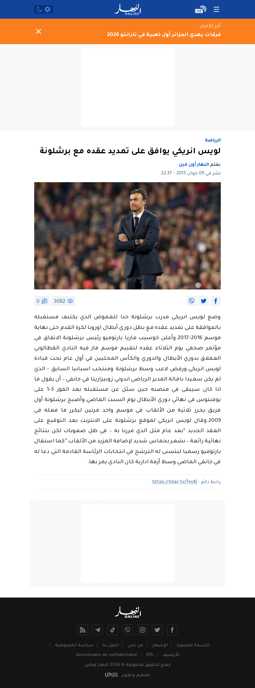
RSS (149, 655)
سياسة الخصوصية (74, 645)
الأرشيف (170, 655)
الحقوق (152, 665)
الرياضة (213, 140)
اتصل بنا (110, 645)
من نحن (135, 645)
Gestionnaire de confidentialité (106, 655)
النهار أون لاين (194, 165)
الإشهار (160, 645)
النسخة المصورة (193, 645)
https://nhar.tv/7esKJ (174, 482)
